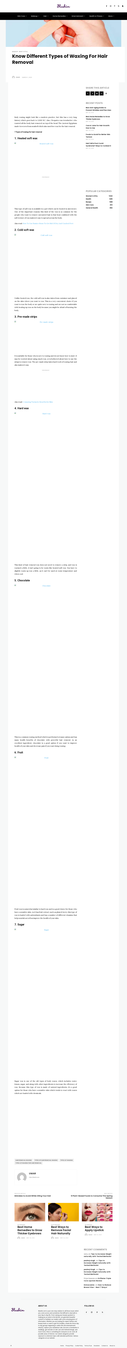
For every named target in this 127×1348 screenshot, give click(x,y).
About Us (112, 1346)
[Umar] (13, 77)
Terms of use (88, 1346)
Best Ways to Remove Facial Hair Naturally (61, 1230)
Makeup (15, 51)
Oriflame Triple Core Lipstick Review (97, 1279)
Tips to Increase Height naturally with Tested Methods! (98, 1255)
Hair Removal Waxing (24, 1160)
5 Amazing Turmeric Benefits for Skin (38, 402)
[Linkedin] (97, 93)
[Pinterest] (114, 6)
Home (62, 1346)
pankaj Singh (89, 1269)
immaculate (89, 1285)
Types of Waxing (66, 1160)
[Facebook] (106, 6)
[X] (118, 6)
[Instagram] (110, 6)
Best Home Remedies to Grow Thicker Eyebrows (29, 1230)
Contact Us (105, 1346)
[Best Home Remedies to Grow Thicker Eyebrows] (29, 1212)
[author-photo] (19, 1238)
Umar (18, 77)
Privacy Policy (69, 1346)
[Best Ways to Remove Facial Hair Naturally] (63, 1212)
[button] (123, 6)
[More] (106, 93)
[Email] (101, 93)
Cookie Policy (79, 1346)
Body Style (23, 51)
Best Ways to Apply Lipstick (94, 1228)
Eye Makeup (21, 1224)
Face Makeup (55, 1224)
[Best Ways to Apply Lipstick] (97, 1212)
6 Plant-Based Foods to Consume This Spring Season (92, 1197)
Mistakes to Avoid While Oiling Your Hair (32, 1196)
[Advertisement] (48, 70)
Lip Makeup (88, 1224)
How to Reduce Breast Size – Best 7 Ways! (97, 1286)
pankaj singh (89, 1260)
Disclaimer (97, 1346)
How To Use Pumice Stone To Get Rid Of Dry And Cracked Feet (48, 223)
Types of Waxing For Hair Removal (28, 1163)
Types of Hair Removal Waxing (46, 1160)
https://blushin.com (34, 1177)
